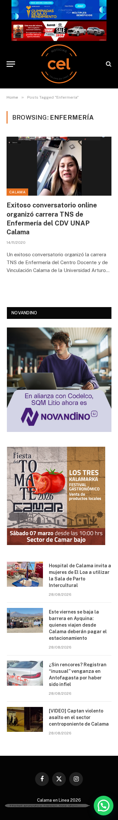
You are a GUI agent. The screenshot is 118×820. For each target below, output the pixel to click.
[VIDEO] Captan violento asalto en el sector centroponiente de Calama (79, 717)
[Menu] (11, 64)
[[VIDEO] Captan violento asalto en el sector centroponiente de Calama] (25, 719)
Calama (17, 192)
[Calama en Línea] (59, 63)
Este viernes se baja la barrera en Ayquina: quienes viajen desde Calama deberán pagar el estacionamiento (78, 625)
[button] (103, 805)
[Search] (108, 64)
